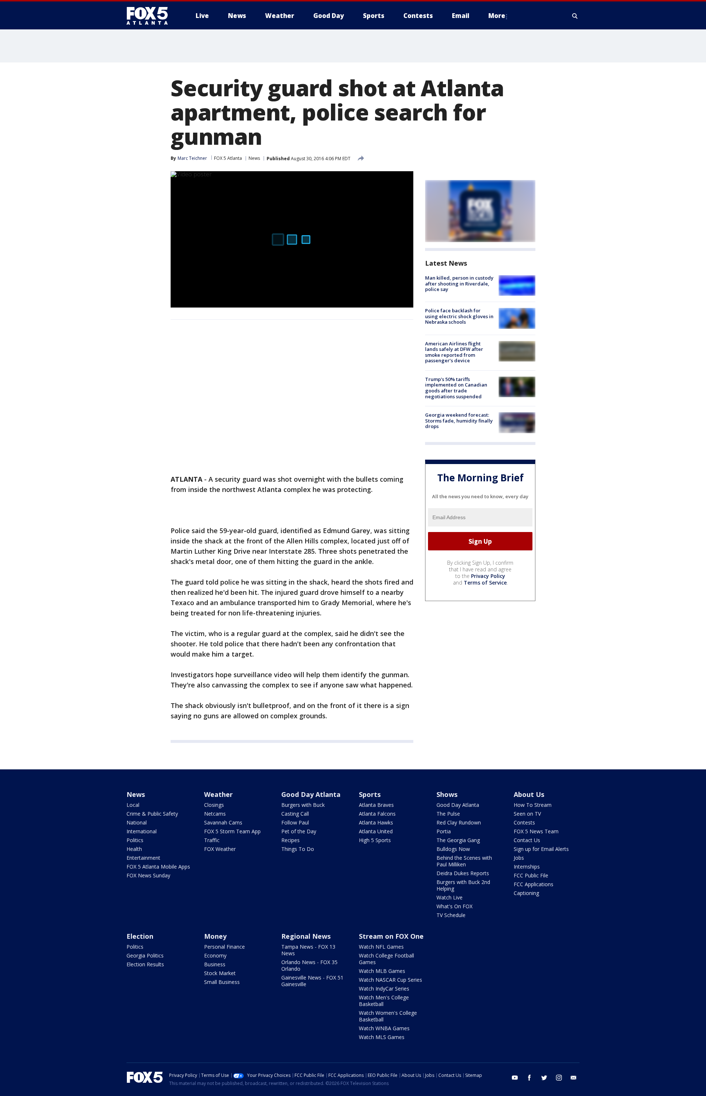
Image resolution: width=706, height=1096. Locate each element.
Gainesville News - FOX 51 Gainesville (312, 981)
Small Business (222, 981)
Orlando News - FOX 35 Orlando (309, 965)
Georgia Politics (145, 955)
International (141, 831)
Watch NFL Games (381, 946)
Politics (134, 840)
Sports (370, 794)
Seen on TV (527, 813)
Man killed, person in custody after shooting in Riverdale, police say (459, 283)
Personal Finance (224, 946)
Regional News (306, 936)
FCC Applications (533, 884)
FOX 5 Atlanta (228, 158)
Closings (214, 804)
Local (132, 804)
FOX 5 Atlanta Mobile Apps (158, 866)
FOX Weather (220, 848)
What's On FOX (454, 906)
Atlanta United (376, 831)
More (496, 15)
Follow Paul (295, 822)
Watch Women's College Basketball (388, 1016)
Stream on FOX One (391, 936)
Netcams (215, 813)
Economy (215, 955)
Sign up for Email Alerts (541, 848)
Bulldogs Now (453, 848)
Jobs (519, 857)
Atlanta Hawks (376, 822)
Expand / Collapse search (575, 15)
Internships (527, 866)
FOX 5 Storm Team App (232, 831)
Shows (446, 794)
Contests (524, 822)
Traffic (212, 840)
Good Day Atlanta (310, 794)
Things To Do (297, 848)
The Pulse (448, 813)
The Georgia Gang (458, 840)
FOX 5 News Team (536, 831)
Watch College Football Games (386, 959)
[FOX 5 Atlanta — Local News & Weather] (150, 16)
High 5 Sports (375, 840)
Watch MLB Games (382, 970)
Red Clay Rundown (458, 822)
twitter (544, 1078)
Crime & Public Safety (152, 813)
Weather (218, 794)
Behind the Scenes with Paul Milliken (464, 861)
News (254, 158)
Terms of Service (485, 582)
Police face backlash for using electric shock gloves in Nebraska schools (459, 316)
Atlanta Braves (376, 804)
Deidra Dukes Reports (462, 873)
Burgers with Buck (303, 804)
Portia (443, 831)
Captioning (526, 893)
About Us (529, 794)
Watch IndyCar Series (384, 988)
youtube (515, 1078)
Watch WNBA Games (384, 1028)
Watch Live (449, 897)
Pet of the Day (298, 831)
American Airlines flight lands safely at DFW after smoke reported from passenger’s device (454, 352)
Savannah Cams (223, 822)
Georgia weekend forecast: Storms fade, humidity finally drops (459, 421)
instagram (559, 1078)
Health (134, 848)
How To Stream (533, 804)
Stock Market (220, 973)
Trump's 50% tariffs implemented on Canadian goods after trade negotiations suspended (456, 388)
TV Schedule (451, 915)
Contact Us (527, 840)
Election (139, 936)
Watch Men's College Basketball (384, 1000)
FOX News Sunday (148, 875)
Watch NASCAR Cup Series (390, 979)
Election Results (145, 964)
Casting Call (295, 813)
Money (215, 936)
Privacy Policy (488, 575)
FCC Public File (531, 875)
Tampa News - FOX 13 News (308, 950)
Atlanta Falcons (377, 813)
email (574, 1078)
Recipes (290, 840)
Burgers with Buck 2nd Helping (463, 885)
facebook (529, 1078)
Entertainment (143, 857)
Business (214, 964)
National (136, 822)
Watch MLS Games (381, 1037)
